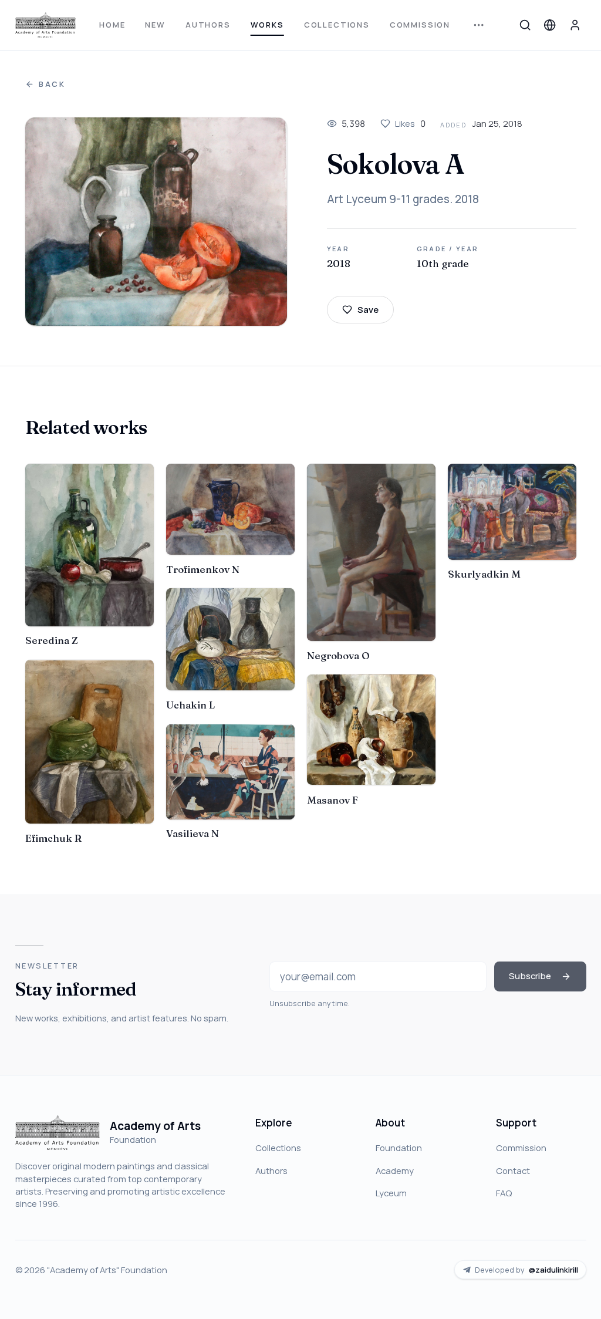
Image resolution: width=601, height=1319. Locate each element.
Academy (395, 1170)
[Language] (550, 25)
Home (112, 24)
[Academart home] (45, 25)
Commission (420, 24)
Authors (208, 24)
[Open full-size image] (156, 221)
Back (52, 84)
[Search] (525, 25)
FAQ (504, 1193)
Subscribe (530, 975)
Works (267, 24)
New (155, 24)
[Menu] (479, 25)
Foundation (399, 1147)
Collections (337, 24)
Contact (513, 1170)
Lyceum (391, 1193)
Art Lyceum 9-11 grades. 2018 (403, 199)
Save (368, 309)
